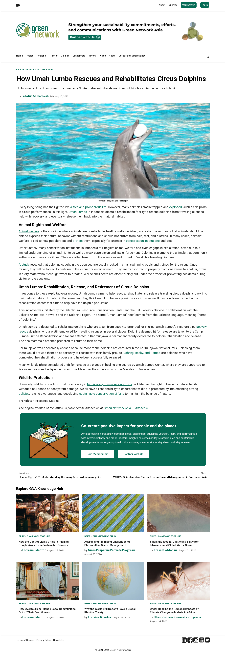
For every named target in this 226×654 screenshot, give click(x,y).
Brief (55, 55)
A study (24, 264)
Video (102, 55)
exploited (175, 207)
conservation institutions (143, 241)
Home (19, 55)
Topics (29, 55)
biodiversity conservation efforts (109, 384)
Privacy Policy (44, 640)
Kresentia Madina (166, 550)
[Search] (208, 57)
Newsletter (59, 640)
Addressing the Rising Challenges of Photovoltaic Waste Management (113, 513)
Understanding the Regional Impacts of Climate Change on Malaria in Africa (178, 581)
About (162, 5)
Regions (41, 55)
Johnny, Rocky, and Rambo (141, 353)
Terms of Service (25, 640)
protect (78, 241)
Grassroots (79, 55)
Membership (188, 5)
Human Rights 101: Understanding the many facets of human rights (60, 474)
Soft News (48, 70)
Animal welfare (29, 231)
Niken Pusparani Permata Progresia (111, 550)
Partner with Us (133, 454)
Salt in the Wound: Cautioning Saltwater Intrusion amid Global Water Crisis (178, 513)
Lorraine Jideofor (34, 550)
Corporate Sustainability (132, 55)
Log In (205, 5)
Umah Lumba (78, 212)
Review (92, 55)
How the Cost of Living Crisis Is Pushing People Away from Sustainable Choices (47, 513)
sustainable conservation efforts (101, 394)
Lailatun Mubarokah (35, 96)
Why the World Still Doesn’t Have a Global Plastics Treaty (113, 581)
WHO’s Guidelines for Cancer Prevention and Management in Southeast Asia (160, 474)
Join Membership (97, 454)
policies (24, 394)
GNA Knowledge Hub (28, 70)
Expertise (173, 5)
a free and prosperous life (88, 207)
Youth (112, 55)
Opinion (65, 55)
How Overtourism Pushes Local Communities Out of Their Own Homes (47, 581)
